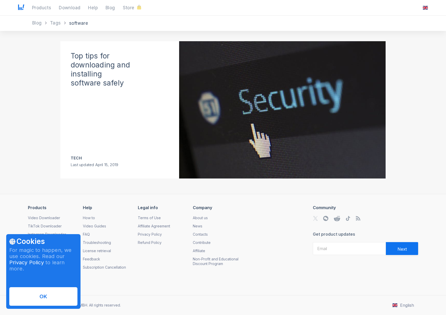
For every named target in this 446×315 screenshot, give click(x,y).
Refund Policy (150, 242)
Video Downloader (44, 218)
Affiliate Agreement (154, 226)
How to (89, 218)
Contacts (200, 234)
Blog (37, 22)
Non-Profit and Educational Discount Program (215, 261)
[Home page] (21, 8)
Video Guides (94, 226)
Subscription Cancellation (104, 267)
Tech (76, 158)
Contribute (202, 242)
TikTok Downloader (45, 226)
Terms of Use (149, 218)
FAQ (86, 234)
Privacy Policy (26, 262)
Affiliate (199, 251)
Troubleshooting (97, 242)
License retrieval (97, 251)
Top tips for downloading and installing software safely (100, 69)
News (197, 226)
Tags (56, 22)
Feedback (91, 259)
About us (200, 218)
